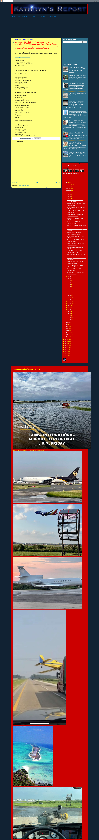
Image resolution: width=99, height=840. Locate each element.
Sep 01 (69, 319)
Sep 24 (69, 278)
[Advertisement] (49, 27)
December (68, 184)
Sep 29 (69, 194)
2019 (66, 339)
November (68, 186)
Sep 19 (69, 289)
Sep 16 (69, 295)
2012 (66, 353)
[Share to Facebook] (38, 138)
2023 (66, 176)
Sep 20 (69, 286)
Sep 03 (69, 315)
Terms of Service (53, 16)
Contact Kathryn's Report (23, 16)
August (68, 322)
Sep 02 (69, 317)
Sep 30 (69, 192)
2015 (66, 347)
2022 (66, 178)
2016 (66, 345)
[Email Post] (32, 138)
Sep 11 (69, 305)
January (68, 336)
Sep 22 (69, 282)
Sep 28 (69, 196)
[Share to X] (37, 138)
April (67, 330)
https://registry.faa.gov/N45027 (22, 57)
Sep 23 (69, 280)
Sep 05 (69, 311)
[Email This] (34, 138)
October (68, 188)
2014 (66, 349)
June (67, 326)
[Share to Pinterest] (40, 138)
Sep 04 (69, 313)
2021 (66, 180)
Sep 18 (69, 291)
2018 (66, 341)
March (68, 332)
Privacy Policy (43, 16)
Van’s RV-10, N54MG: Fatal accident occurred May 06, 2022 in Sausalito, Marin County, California (77, 77)
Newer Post (15, 182)
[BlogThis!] (36, 138)
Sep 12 (69, 303)
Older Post (57, 182)
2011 (66, 355)
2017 (66, 343)
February (68, 334)
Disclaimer (34, 16)
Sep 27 (69, 198)
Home (13, 16)
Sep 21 (69, 284)
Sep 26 (69, 276)
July (67, 324)
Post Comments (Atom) (24, 185)
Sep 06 (69, 309)
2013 (66, 351)
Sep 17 (69, 293)
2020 (66, 182)
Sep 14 (69, 299)
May (67, 328)
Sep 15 (69, 297)
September (68, 190)
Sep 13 (69, 301)
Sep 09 (69, 307)
